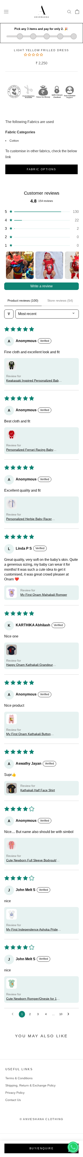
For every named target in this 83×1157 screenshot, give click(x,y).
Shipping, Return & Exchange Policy (30, 1085)
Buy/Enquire (41, 1148)
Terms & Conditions (19, 1078)
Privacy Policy (15, 1092)
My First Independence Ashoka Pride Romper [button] (32, 930)
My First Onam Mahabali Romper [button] (43, 594)
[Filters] (9, 314)
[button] (34, 54)
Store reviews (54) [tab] (60, 300)
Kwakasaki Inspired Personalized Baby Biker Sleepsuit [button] (33, 381)
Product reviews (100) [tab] (23, 300)
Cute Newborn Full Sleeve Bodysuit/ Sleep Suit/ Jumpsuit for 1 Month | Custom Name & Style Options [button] (31, 860)
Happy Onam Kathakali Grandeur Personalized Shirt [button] (29, 665)
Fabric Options (41, 169)
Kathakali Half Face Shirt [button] (37, 790)
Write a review (41, 286)
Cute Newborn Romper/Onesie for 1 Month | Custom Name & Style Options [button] (33, 999)
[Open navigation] (6, 11)
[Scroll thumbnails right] (73, 265)
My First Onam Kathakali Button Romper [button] (28, 734)
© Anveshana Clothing (42, 1119)
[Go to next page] (69, 1014)
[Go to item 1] (20, 265)
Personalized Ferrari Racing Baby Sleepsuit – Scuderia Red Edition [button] (29, 450)
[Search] (69, 11)
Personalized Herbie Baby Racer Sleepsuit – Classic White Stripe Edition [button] (33, 519)
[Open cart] (77, 11)
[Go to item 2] (49, 265)
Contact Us (13, 1100)
